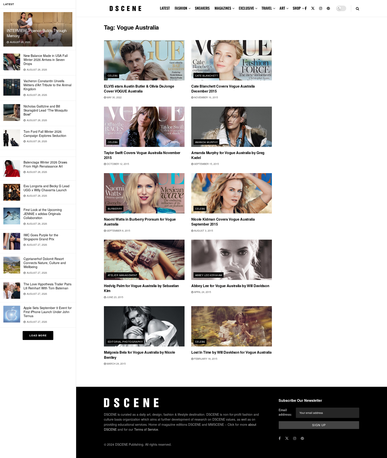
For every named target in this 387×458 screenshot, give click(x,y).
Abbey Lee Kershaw (208, 275)
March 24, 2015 (116, 363)
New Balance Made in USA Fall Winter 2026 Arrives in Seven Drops (46, 59)
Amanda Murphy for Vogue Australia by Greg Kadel (227, 155)
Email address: (285, 412)
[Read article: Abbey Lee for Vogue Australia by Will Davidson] (231, 260)
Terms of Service (146, 429)
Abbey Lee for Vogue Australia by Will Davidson (230, 285)
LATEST (165, 8)
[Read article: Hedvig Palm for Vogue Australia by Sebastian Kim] (144, 260)
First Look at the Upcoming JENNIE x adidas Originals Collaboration (43, 213)
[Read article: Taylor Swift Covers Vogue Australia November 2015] (144, 127)
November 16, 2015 (205, 97)
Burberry (115, 208)
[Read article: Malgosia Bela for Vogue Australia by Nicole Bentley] (144, 326)
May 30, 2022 (114, 97)
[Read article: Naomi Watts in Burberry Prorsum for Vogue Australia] (144, 193)
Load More (38, 335)
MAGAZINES (223, 8)
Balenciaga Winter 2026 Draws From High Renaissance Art (45, 164)
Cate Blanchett (206, 75)
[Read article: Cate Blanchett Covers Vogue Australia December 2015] (231, 60)
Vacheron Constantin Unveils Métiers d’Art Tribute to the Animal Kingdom (47, 85)
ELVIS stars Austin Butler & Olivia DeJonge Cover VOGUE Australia (139, 89)
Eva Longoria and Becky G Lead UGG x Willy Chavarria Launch (46, 188)
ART (282, 8)
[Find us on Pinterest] (328, 8)
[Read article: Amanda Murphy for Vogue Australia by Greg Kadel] (231, 127)
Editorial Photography (125, 341)
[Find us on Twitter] (313, 8)
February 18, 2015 (205, 358)
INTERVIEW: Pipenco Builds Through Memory (37, 33)
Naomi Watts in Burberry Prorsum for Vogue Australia (140, 222)
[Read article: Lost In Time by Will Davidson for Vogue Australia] (231, 326)
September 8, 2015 (118, 230)
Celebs (113, 75)
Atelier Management (123, 275)
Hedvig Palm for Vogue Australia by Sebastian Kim (141, 288)
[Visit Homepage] (125, 8)
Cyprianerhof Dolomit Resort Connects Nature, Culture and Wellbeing (45, 262)
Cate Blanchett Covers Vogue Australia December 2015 (223, 89)
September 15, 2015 (206, 164)
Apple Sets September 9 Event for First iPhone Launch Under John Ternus (48, 311)
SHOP (297, 8)
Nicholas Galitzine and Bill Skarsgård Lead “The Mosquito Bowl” (46, 110)
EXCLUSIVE (246, 8)
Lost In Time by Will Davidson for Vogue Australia (231, 352)
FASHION (181, 8)
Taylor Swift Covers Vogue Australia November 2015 (142, 155)
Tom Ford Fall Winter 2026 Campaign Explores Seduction (45, 133)
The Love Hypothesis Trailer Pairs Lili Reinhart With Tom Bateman (47, 286)
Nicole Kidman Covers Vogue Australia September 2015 (223, 222)
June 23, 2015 (114, 297)
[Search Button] (357, 8)
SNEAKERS (202, 8)
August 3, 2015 (203, 230)
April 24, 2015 (202, 292)
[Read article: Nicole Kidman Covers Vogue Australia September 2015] (231, 193)
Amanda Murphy (206, 142)
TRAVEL (267, 8)
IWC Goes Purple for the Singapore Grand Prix (41, 237)
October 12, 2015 (117, 164)
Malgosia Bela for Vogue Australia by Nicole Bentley (139, 355)
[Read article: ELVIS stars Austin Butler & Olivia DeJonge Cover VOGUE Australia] (144, 60)
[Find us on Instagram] (320, 8)
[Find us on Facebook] (306, 8)
